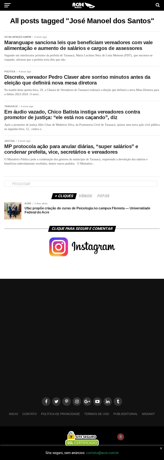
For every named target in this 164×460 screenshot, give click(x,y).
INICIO (13, 414)
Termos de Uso (96, 414)
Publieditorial (125, 414)
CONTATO (29, 414)
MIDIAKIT (148, 414)
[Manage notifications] (120, 436)
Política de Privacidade (60, 414)
